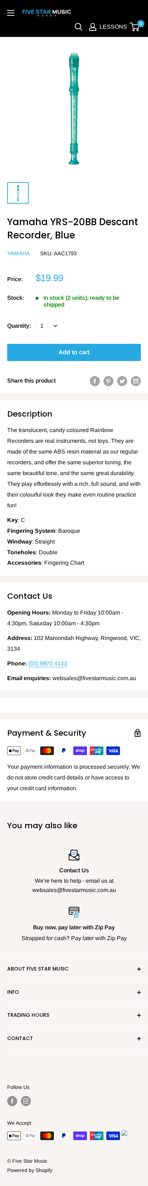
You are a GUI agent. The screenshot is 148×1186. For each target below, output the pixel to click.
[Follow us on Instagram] (26, 1101)
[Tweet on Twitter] (122, 380)
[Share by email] (136, 380)
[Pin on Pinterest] (108, 380)
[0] (134, 27)
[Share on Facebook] (95, 380)
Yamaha (18, 253)
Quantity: (19, 326)
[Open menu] (10, 13)
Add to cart (74, 352)
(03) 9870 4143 (47, 663)
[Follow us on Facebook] (12, 1101)
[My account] (92, 27)
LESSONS (113, 27)
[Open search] (79, 27)
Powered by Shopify (29, 1170)
